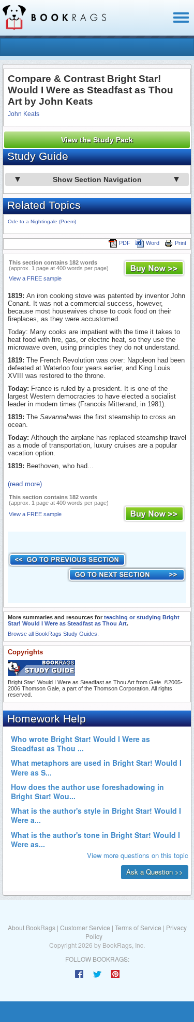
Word (152, 243)
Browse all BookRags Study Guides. (53, 634)
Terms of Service (138, 927)
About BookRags (31, 927)
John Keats (23, 114)
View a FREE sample (35, 278)
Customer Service (85, 927)
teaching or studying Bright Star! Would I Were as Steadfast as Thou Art (94, 620)
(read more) (25, 484)
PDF (124, 243)
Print (180, 243)
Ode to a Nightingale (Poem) (42, 221)
